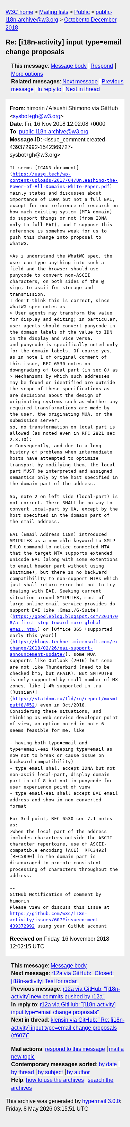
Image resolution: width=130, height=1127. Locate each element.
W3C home (19, 12)
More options (27, 74)
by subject (50, 1072)
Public (82, 12)
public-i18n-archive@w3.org (53, 131)
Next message (80, 81)
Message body (69, 66)
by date (108, 1064)
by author (78, 1072)
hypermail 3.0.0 (101, 1101)
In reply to (49, 89)
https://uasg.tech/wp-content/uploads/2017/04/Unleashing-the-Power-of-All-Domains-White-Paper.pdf (64, 180)
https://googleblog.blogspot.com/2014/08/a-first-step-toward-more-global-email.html (64, 622)
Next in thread (83, 89)
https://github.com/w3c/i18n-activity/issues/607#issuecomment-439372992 (55, 920)
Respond (101, 66)
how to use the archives (55, 1080)
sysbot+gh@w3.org (36, 116)
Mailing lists (53, 12)
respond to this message (75, 1049)
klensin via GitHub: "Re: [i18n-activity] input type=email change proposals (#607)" (67, 1027)
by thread (22, 1072)
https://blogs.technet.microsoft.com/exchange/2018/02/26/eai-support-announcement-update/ (64, 648)
